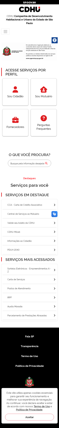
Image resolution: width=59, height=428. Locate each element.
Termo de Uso (29, 355)
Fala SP (29, 336)
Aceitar (29, 417)
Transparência (29, 346)
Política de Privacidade (29, 365)
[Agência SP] (35, 58)
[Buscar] (46, 163)
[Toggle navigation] (5, 31)
